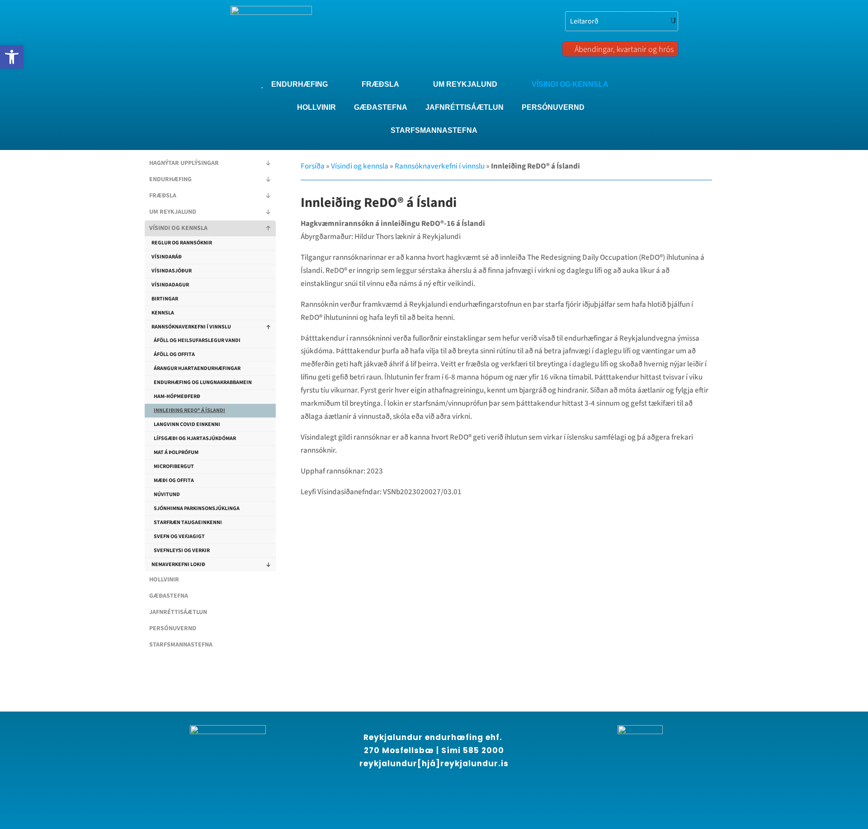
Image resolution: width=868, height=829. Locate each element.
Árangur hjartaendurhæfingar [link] (197, 368)
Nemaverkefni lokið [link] (178, 564)
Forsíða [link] (313, 166)
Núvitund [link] (167, 494)
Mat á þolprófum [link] (176, 452)
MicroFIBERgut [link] (174, 466)
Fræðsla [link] (162, 195)
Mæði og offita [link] (174, 480)
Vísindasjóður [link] (171, 271)
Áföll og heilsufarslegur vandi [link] (197, 340)
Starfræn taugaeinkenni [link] (188, 522)
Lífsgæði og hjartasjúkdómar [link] (195, 438)
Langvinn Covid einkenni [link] (187, 424)
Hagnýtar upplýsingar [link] (184, 163)
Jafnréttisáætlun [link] (178, 612)
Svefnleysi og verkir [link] (182, 550)
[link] (12, 57)
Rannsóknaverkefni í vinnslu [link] (191, 327)
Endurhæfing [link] (170, 179)
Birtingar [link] (164, 299)
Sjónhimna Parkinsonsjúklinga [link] (197, 508)
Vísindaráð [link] (166, 257)
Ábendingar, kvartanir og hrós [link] (624, 49)
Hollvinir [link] (164, 579)
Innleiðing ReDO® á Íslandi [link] (189, 410)
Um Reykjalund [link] (172, 211)
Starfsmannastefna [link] (180, 644)
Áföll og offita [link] (174, 354)
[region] (117, 747)
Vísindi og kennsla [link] (178, 228)
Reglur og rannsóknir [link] (181, 243)
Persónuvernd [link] (172, 628)
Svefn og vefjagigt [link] (179, 536)
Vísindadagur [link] (170, 285)
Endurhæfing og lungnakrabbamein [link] (203, 382)
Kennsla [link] (162, 313)
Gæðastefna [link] (168, 595)
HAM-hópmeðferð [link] (177, 396)
